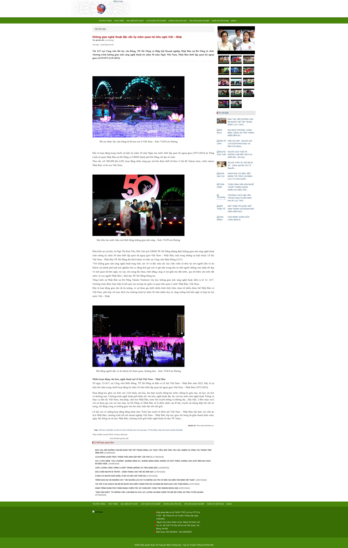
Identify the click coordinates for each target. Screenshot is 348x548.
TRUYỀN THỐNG (105, 21)
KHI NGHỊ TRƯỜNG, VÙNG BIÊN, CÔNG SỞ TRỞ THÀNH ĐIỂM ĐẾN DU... (241, 133)
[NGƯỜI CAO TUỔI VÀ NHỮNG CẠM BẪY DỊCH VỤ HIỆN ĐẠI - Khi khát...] (221, 153)
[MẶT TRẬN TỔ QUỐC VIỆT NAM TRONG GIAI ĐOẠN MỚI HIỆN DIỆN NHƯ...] (221, 208)
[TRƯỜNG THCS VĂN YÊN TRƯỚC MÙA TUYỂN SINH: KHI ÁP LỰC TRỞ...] (221, 197)
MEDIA (233, 21)
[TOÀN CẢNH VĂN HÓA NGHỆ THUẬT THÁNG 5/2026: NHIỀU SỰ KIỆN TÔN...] (221, 186)
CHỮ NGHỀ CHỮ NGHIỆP (156, 21)
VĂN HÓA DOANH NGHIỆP (199, 21)
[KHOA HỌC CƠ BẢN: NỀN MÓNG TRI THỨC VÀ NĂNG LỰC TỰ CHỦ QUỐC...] (221, 175)
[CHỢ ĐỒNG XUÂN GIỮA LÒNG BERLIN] (221, 218)
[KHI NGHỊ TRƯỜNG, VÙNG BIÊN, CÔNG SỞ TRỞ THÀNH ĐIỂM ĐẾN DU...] (221, 131)
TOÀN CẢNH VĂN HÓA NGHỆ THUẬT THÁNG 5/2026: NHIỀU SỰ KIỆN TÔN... (241, 187)
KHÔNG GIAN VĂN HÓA (178, 21)
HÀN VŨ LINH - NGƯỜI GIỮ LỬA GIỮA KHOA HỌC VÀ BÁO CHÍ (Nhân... (240, 143)
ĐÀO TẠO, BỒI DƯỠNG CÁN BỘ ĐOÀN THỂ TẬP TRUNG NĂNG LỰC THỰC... (240, 122)
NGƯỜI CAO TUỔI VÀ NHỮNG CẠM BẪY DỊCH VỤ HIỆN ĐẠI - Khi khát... (240, 154)
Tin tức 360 (100, 29)
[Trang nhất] (95, 21)
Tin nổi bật (223, 113)
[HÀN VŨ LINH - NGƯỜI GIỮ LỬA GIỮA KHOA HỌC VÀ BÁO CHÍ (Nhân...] (221, 142)
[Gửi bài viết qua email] (202, 45)
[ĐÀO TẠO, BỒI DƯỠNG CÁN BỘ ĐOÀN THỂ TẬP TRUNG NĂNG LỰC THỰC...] (221, 121)
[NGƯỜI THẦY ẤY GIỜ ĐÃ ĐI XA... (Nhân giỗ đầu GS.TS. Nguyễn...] (221, 164)
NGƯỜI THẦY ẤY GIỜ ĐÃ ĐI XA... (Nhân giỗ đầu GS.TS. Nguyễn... (240, 165)
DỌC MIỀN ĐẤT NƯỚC (135, 21)
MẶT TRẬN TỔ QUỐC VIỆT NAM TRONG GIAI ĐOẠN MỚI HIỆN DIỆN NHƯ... (241, 209)
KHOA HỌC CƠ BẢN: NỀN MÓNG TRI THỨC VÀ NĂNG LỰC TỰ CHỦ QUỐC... (240, 176)
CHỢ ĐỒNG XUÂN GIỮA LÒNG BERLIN (238, 218)
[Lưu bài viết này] (212, 45)
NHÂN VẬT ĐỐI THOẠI (220, 21)
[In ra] (207, 45)
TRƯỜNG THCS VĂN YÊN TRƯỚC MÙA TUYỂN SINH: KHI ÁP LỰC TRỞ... (240, 198)
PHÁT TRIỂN (119, 21)
